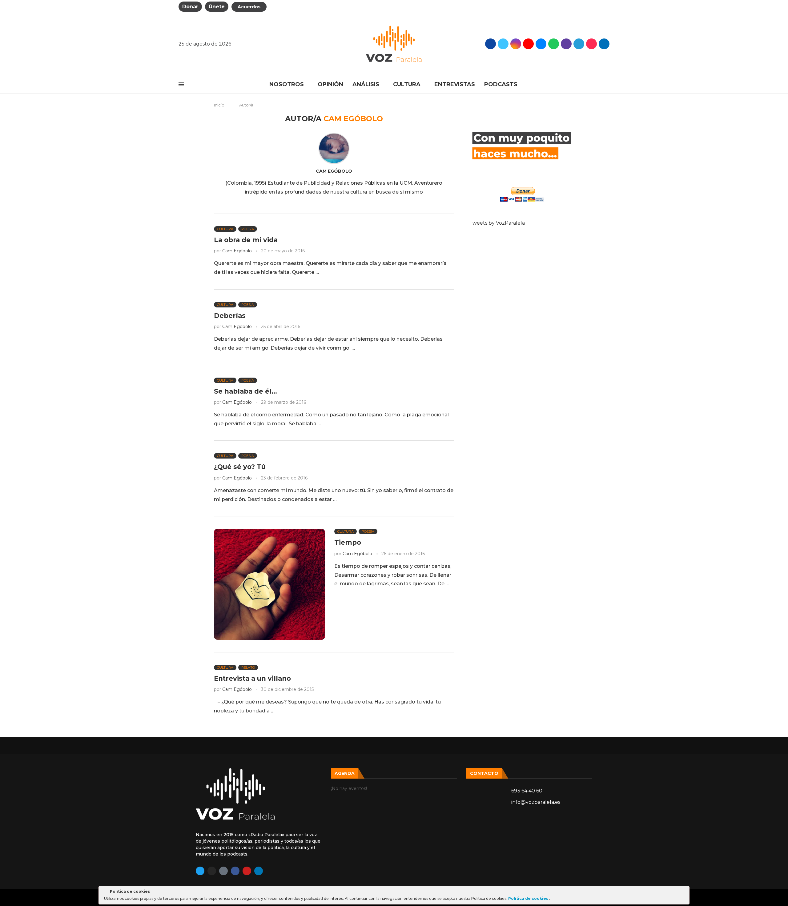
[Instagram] (515, 43)
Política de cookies (528, 898)
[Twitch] (566, 43)
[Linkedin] (258, 871)
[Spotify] (553, 43)
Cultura (406, 84)
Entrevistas (454, 84)
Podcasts (500, 84)
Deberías (230, 315)
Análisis (365, 84)
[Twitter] (503, 43)
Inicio (219, 104)
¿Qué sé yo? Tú (240, 467)
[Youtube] (528, 43)
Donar (190, 7)
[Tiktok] (591, 43)
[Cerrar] (684, 892)
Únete (217, 7)
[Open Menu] (181, 84)
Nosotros (286, 84)
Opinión (330, 84)
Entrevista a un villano (252, 678)
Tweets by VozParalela (497, 223)
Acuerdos (249, 7)
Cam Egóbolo (334, 171)
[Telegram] (578, 43)
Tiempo (347, 542)
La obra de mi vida (246, 240)
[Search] (606, 84)
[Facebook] (490, 43)
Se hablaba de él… (245, 391)
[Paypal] (604, 43)
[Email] (541, 43)
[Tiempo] (269, 584)
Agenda (345, 773)
